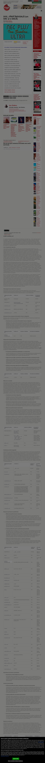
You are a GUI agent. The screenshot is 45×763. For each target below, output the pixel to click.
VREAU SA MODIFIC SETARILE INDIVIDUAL (15, 760)
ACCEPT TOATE (15, 758)
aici (40, 745)
